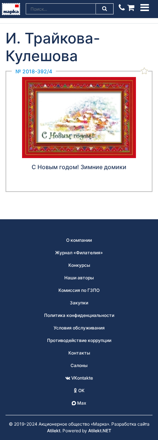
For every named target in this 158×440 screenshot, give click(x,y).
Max (81, 403)
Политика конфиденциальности (79, 315)
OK (81, 390)
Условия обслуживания (79, 328)
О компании (79, 240)
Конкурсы (79, 265)
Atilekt (53, 430)
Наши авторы (79, 277)
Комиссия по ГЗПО (79, 290)
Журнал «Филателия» (79, 252)
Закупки (79, 302)
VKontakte (81, 378)
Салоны (79, 365)
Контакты (79, 353)
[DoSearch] (105, 8)
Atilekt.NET (99, 430)
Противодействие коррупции (79, 340)
